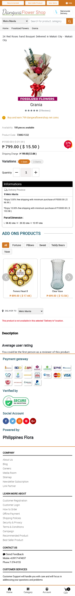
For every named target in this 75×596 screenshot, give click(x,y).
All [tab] (5, 245)
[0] (65, 589)
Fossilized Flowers (20, 28)
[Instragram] (19, 421)
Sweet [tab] (42, 245)
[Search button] (69, 21)
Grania (35, 28)
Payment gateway (15, 359)
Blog (5, 464)
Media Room (9, 472)
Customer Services (15, 569)
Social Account (13, 413)
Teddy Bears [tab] (58, 245)
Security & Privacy (12, 522)
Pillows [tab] (30, 245)
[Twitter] (13, 421)
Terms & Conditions (13, 526)
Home (5, 28)
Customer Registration (15, 500)
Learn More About (14, 493)
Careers (7, 468)
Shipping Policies (12, 518)
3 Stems (37, 161)
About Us (8, 459)
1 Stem (24, 161)
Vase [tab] (7, 251)
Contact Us (10, 547)
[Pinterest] (26, 421)
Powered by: (11, 430)
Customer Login (11, 505)
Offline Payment (11, 513)
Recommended (13, 3)
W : (22, 223)
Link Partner (9, 486)
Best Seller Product (35, 3)
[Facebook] (6, 421)
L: (10, 223)
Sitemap (7, 477)
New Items (53, 3)
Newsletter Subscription (16, 481)
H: (36, 223)
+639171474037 (18, 558)
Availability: (18, 127)
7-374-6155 (15, 562)
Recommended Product (15, 535)
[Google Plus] (33, 421)
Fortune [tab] (16, 245)
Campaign (8, 531)
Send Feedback (15, 554)
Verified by (10, 391)
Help (70, 3)
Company (8, 452)
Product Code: (15, 134)
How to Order (10, 509)
